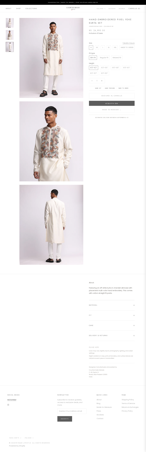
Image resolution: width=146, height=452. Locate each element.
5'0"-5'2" (93, 68)
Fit (90, 315)
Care (91, 325)
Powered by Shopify (17, 446)
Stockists (100, 415)
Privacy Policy (127, 411)
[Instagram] (8, 404)
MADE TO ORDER (127, 47)
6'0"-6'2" (93, 73)
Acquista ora (111, 104)
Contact (100, 418)
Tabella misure (129, 43)
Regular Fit (104, 57)
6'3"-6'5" (104, 73)
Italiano (99, 8)
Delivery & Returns (98, 336)
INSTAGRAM (11, 400)
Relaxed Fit (117, 57)
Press (99, 411)
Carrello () (134, 9)
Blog (98, 403)
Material (93, 305)
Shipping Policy (128, 400)
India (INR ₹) (14, 438)
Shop (18, 9)
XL (109, 47)
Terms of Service (128, 403)
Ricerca (122, 8)
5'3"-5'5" (104, 68)
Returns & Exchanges (130, 407)
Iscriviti (65, 419)
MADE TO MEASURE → (111, 110)
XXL (115, 47)
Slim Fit (93, 57)
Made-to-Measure (104, 407)
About (8, 9)
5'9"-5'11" (126, 68)
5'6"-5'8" (115, 68)
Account (112, 8)
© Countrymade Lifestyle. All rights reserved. (29, 443)
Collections (31, 9)
